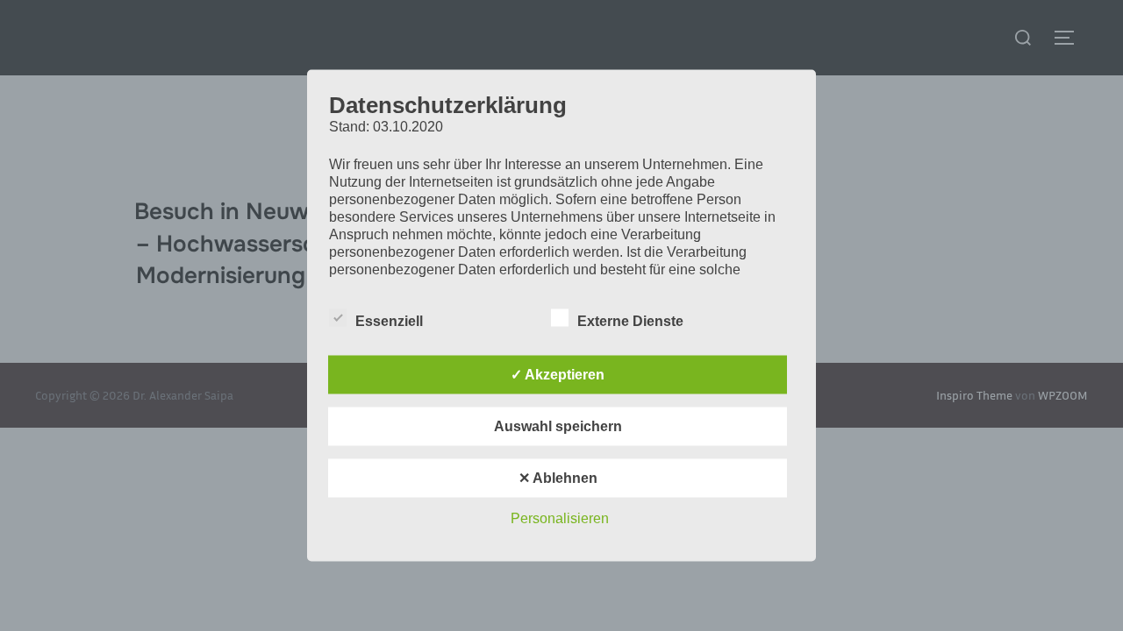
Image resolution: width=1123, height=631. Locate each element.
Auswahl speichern (558, 426)
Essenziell (389, 321)
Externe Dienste (630, 321)
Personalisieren (560, 518)
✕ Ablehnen (558, 478)
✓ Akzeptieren (557, 374)
